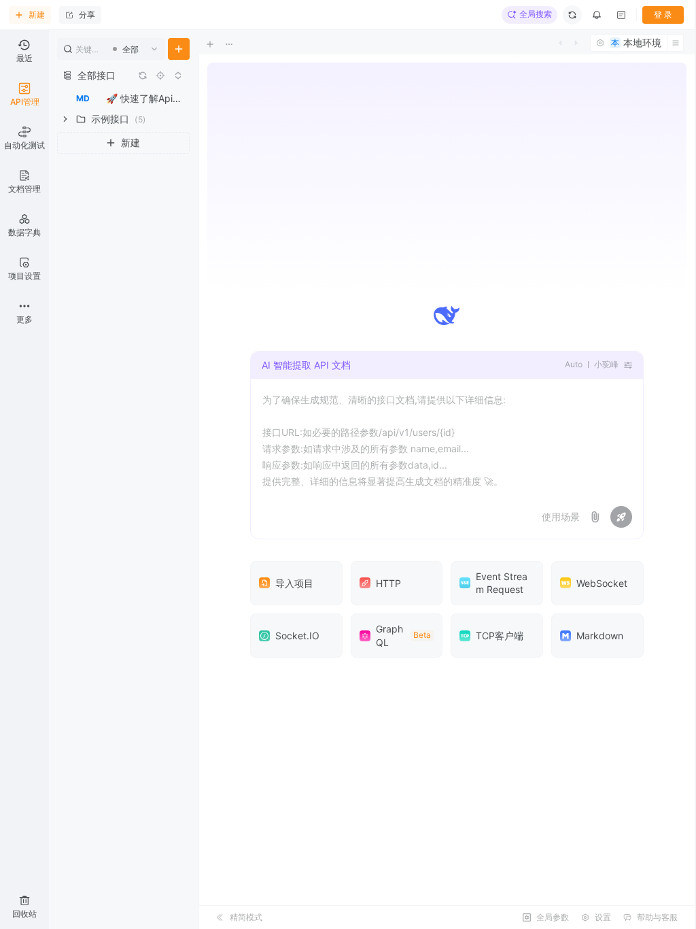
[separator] (197, 479)
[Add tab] (219, 44)
